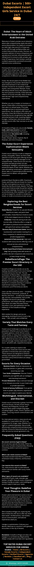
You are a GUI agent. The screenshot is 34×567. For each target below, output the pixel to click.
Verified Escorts (16, 554)
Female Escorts (10, 552)
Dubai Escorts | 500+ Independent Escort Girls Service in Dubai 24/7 (17, 9)
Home (15, 550)
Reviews (8, 556)
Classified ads (19, 556)
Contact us (17, 559)
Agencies (29, 554)
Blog (29, 556)
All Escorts (24, 550)
